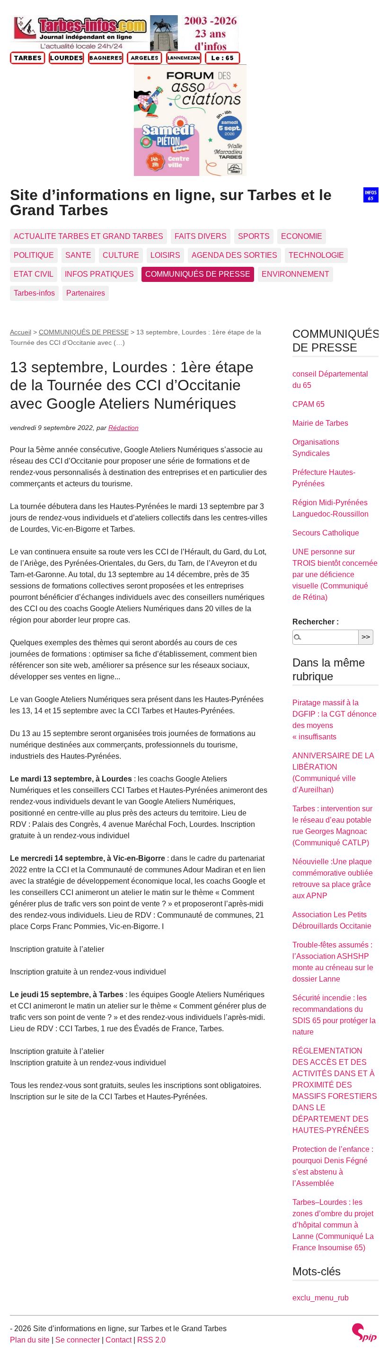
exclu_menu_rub (320, 1298)
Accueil (20, 332)
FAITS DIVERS (201, 236)
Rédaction (123, 427)
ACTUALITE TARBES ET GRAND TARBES (88, 236)
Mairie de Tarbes (320, 423)
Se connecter (77, 1340)
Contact (119, 1340)
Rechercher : (315, 622)
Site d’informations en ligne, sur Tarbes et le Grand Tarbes (171, 202)
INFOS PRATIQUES (99, 274)
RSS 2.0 (151, 1340)
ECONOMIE (301, 236)
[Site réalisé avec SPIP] (364, 1333)
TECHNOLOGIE (316, 255)
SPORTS (254, 236)
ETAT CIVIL (33, 274)
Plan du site (30, 1340)
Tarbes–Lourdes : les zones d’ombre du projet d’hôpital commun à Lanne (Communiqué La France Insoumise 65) (333, 1225)
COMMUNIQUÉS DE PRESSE (197, 274)
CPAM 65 (308, 404)
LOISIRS (165, 255)
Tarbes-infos (34, 293)
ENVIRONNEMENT (295, 274)
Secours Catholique (325, 533)
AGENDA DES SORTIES (234, 255)
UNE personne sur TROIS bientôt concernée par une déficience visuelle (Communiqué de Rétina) (335, 574)
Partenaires (85, 293)
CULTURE (121, 255)
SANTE (78, 255)
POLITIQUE (34, 255)
